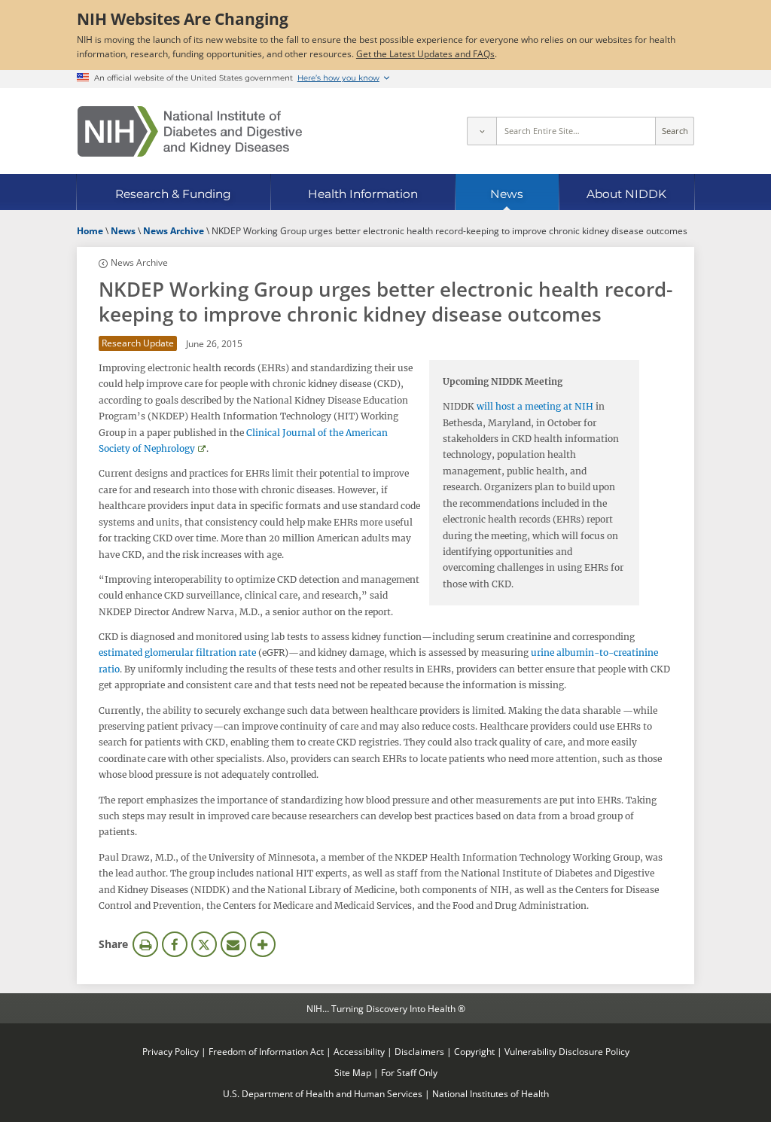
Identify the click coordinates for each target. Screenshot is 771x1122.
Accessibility (359, 1051)
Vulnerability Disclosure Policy (566, 1051)
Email (233, 944)
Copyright (474, 1051)
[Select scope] (481, 131)
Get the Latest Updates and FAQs (425, 53)
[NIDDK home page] (190, 131)
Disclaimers (419, 1051)
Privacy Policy (170, 1051)
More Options (263, 944)
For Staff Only (409, 1072)
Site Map (352, 1072)
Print (145, 944)
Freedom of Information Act (266, 1051)
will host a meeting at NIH (535, 406)
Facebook (174, 944)
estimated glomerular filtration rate (177, 652)
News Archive (139, 262)
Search (675, 131)
